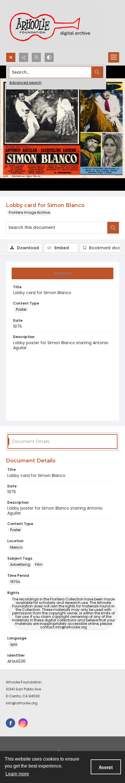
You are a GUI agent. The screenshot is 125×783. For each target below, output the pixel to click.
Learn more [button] (17, 773)
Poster (21, 309)
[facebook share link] (10, 723)
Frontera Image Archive (29, 212)
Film (38, 564)
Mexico (16, 547)
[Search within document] (113, 228)
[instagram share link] (23, 723)
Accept (106, 767)
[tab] (62, 273)
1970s (15, 581)
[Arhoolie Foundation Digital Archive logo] (52, 26)
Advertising (20, 564)
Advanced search (25, 82)
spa (13, 644)
